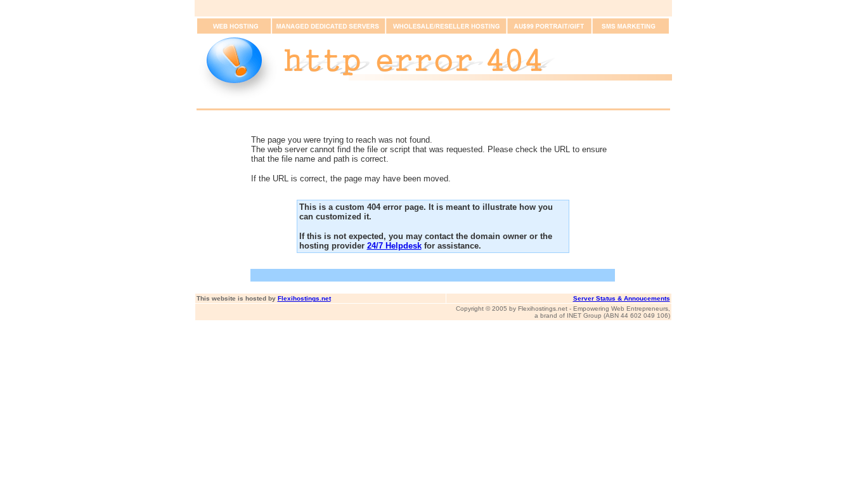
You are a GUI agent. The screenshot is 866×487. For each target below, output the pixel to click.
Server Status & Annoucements (621, 298)
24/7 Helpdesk (394, 245)
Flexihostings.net (304, 298)
